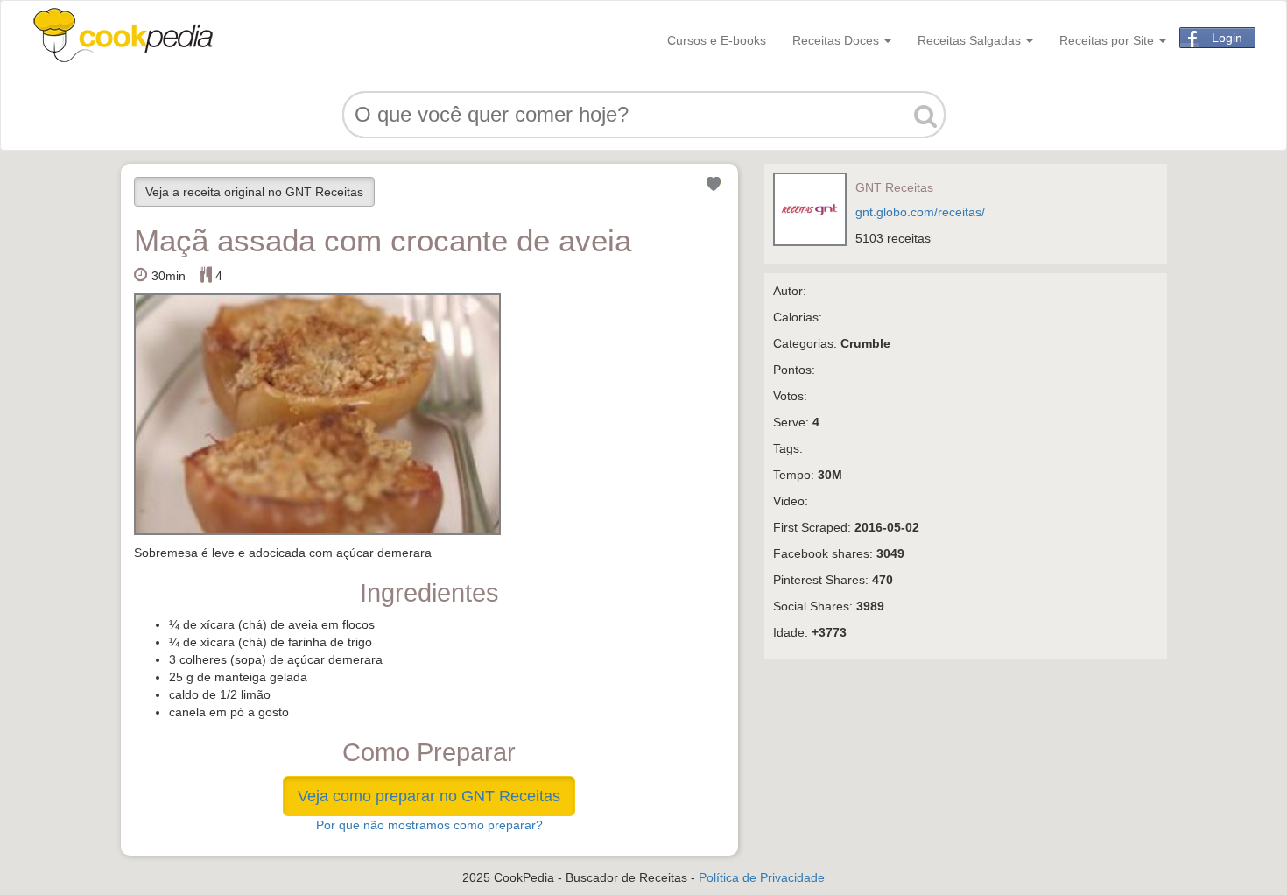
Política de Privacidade (762, 877)
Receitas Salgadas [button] (971, 40)
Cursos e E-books (716, 40)
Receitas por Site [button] (1108, 40)
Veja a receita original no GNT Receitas (254, 192)
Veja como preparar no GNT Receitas (429, 796)
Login (1227, 38)
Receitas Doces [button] (837, 40)
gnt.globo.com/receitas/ (920, 212)
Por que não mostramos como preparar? (429, 825)
